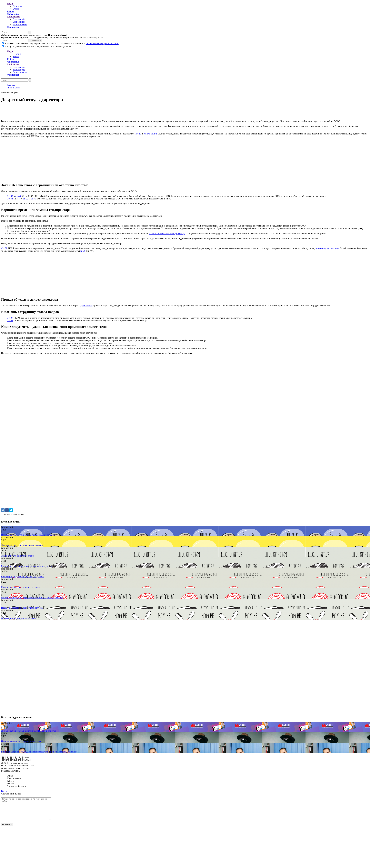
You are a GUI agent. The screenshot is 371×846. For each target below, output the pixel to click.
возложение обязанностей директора (167, 233)
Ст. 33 (10, 196)
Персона (17, 54)
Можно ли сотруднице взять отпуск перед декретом (26, 566)
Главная (11, 85)
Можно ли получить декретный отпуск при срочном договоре (32, 597)
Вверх (4, 791)
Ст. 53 (10, 320)
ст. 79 (82, 251)
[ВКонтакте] (3, 510)
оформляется (86, 305)
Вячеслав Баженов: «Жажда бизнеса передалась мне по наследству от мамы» (39, 751)
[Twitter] (11, 510)
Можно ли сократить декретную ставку (20, 587)
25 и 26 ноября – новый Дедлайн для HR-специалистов (28, 731)
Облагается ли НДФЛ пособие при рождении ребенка (28, 535)
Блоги (16, 9)
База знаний (19, 19)
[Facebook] (7, 510)
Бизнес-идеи (19, 22)
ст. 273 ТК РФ (150, 133)
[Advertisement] (88, 112)
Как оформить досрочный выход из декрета (22, 576)
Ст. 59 (4, 248)
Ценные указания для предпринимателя (21, 741)
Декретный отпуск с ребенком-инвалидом (22, 545)
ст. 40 (18, 196)
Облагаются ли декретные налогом (18, 618)
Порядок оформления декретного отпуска (22, 608)
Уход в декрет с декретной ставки (17, 555)
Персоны (17, 6)
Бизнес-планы (20, 24)
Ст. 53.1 (11, 198)
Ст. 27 (10, 318)
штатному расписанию (327, 248)
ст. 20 (138, 133)
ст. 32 (25, 198)
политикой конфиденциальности (102, 43)
